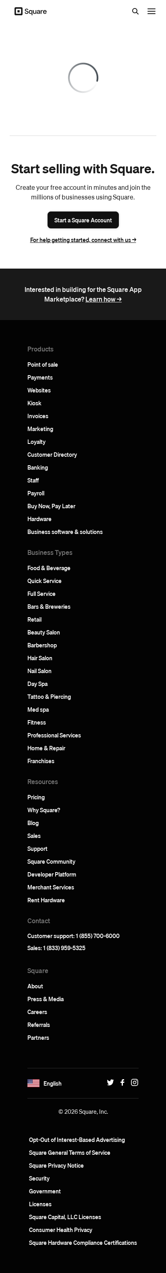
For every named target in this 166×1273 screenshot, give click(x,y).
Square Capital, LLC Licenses (65, 1216)
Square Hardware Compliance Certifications (83, 1242)
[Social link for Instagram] (133, 1082)
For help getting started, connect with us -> (83, 239)
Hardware (39, 518)
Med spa (38, 709)
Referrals (38, 1024)
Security (39, 1178)
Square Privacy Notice (56, 1165)
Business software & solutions (65, 531)
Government (45, 1191)
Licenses (40, 1203)
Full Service (41, 593)
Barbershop (42, 645)
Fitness (36, 722)
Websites (39, 390)
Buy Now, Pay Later (51, 505)
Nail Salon (39, 670)
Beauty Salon (43, 632)
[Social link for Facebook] (120, 1082)
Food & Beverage (49, 567)
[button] (33, 1083)
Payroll (35, 493)
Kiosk (34, 403)
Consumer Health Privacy (60, 1229)
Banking (37, 467)
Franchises (40, 760)
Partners (38, 1037)
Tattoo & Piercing (49, 696)
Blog (33, 822)
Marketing (40, 428)
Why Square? (43, 809)
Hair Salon (39, 657)
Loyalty (36, 441)
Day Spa (37, 683)
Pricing (36, 797)
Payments (40, 377)
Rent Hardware (46, 899)
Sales (34, 835)
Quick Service (44, 580)
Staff (33, 480)
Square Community (51, 861)
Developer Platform (51, 874)
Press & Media (45, 998)
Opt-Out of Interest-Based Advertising (77, 1139)
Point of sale (42, 364)
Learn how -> (103, 299)
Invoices (37, 415)
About (35, 986)
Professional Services (54, 735)
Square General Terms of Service (69, 1152)
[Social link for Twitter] (108, 1082)
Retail (34, 619)
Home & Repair (46, 747)
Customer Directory (52, 454)
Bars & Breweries (49, 606)
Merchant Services (50, 887)
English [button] (53, 1083)
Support (37, 848)
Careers (37, 1011)
